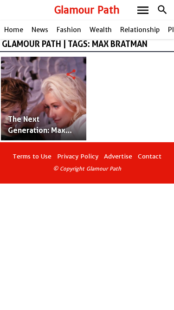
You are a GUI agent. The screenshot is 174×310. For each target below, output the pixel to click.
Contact (149, 156)
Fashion (69, 30)
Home (13, 30)
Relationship (140, 30)
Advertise (118, 156)
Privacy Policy (77, 156)
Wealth (101, 30)
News (40, 30)
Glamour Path (87, 10)
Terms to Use (32, 156)
